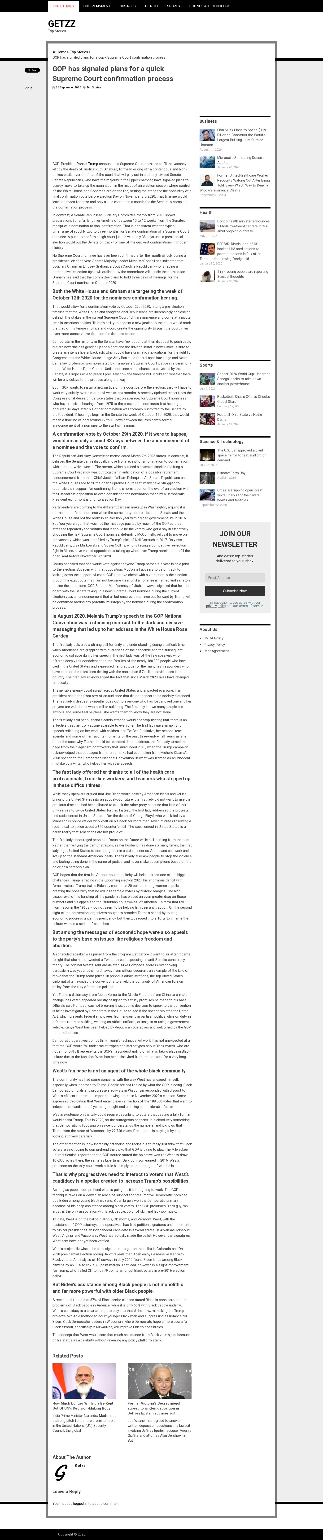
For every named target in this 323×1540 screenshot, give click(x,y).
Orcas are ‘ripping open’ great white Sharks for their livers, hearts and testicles (239, 495)
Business (128, 6)
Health (151, 6)
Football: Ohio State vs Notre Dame (239, 417)
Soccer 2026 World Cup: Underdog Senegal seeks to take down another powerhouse (244, 379)
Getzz (62, 23)
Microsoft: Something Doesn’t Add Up (240, 160)
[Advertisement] (189, 26)
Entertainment (96, 6)
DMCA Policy (213, 638)
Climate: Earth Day (231, 473)
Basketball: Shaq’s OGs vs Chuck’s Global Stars (243, 399)
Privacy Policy (214, 644)
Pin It (28, 88)
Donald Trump (87, 164)
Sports (173, 6)
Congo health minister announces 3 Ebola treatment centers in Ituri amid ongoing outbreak (243, 226)
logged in (80, 1503)
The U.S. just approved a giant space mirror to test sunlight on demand (241, 455)
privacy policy (216, 606)
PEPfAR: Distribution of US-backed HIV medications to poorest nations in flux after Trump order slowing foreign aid (230, 251)
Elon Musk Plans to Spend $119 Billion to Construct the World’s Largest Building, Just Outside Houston (233, 137)
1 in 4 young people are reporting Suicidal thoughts (242, 274)
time (55, 323)
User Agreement (216, 651)
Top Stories (63, 6)
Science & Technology (209, 6)
